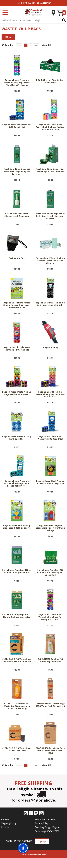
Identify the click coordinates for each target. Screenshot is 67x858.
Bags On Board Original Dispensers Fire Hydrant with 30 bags (50, 528)
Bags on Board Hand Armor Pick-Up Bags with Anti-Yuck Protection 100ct (17, 305)
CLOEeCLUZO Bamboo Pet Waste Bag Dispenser (50, 660)
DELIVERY (44, 3)
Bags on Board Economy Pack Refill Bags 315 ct (16, 126)
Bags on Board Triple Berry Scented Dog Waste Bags (17, 348)
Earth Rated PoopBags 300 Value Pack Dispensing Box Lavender (17, 171)
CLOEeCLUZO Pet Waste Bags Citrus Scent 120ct (16, 749)
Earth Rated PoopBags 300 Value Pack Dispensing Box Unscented (50, 572)
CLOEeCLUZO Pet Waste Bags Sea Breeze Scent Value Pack (16, 660)
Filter (8, 37)
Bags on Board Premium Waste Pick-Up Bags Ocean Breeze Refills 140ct (16, 483)
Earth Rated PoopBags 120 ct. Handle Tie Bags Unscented (16, 615)
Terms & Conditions (45, 819)
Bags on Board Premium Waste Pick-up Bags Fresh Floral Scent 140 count (17, 82)
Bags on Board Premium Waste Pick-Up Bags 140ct (50, 437)
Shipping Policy (8, 823)
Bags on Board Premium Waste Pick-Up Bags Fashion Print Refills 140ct (50, 127)
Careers (5, 819)
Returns (5, 827)
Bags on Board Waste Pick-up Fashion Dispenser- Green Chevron (50, 260)
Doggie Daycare (52, 827)
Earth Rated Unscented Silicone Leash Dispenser (16, 214)
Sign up (42, 841)
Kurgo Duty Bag (50, 347)
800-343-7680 (52, 831)
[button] (23, 848)
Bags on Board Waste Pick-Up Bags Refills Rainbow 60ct (16, 393)
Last (36, 45)
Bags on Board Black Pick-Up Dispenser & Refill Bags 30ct (50, 482)
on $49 (26, 3)
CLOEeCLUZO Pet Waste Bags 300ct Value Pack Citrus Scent (50, 704)
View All (46, 45)
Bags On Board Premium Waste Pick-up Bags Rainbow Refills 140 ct (50, 394)
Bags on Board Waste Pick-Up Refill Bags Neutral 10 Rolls (50, 304)
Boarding (39, 827)
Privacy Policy (41, 823)
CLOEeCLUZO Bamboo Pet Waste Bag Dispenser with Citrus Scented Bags (17, 706)
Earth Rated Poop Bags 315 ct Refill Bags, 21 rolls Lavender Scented (50, 216)
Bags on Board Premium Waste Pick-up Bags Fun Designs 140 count (50, 617)
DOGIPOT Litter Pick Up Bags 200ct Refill (50, 81)
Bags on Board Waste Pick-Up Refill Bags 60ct (16, 437)
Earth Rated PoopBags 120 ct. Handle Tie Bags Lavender (16, 571)
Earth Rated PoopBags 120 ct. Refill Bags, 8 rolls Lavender (50, 170)
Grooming (40, 831)
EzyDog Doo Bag (17, 258)
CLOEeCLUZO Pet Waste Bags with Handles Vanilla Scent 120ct (50, 750)
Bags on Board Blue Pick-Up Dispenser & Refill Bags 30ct (17, 526)
